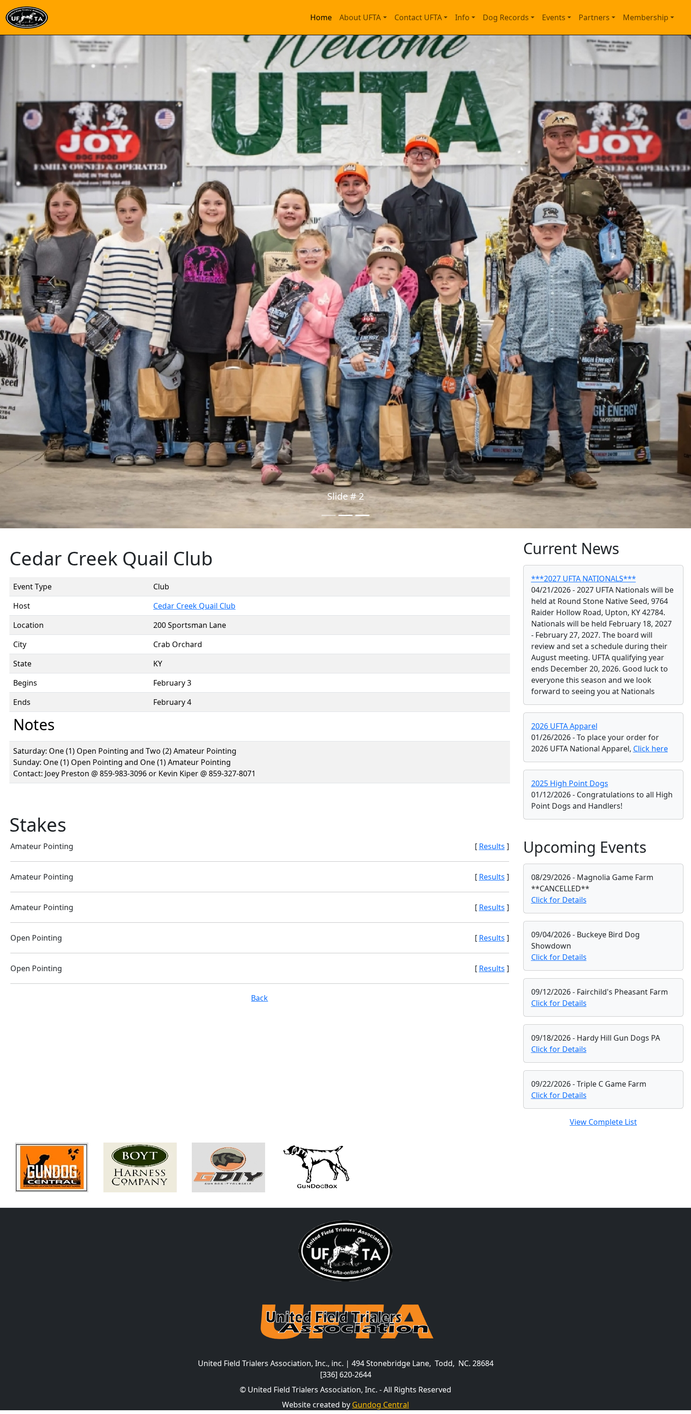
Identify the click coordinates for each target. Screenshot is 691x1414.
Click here (650, 748)
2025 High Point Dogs (569, 783)
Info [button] (462, 17)
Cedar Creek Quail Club (194, 606)
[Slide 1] (329, 515)
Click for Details (559, 900)
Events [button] (553, 17)
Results (492, 846)
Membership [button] (645, 17)
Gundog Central (380, 1404)
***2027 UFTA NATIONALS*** (583, 578)
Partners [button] (594, 17)
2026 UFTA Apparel (564, 726)
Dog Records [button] (506, 17)
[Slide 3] (362, 515)
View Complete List (603, 1122)
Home (321, 17)
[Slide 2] (345, 515)
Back (259, 998)
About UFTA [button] (360, 17)
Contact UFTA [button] (418, 17)
